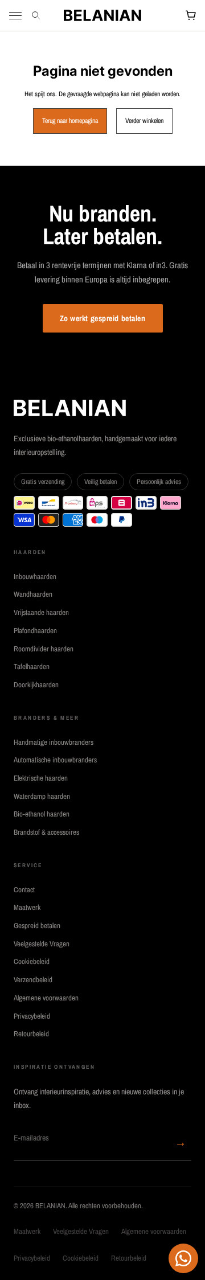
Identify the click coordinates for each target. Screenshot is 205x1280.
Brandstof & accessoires (46, 832)
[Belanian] (102, 15)
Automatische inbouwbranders (55, 760)
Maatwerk (27, 907)
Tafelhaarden (32, 666)
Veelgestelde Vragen (41, 944)
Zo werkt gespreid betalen (103, 318)
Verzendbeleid (33, 979)
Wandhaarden (33, 594)
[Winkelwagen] (191, 15)
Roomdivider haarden (43, 649)
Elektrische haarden (41, 778)
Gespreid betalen (37, 925)
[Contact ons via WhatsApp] (183, 1258)
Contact (24, 890)
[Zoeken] (37, 15)
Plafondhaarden (35, 630)
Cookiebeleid (32, 961)
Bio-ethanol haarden (41, 814)
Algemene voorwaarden (46, 998)
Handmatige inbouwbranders (53, 742)
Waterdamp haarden (42, 796)
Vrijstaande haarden (41, 612)
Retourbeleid (31, 1034)
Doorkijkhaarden (36, 685)
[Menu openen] (15, 15)
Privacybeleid (32, 1016)
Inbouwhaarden (35, 576)
